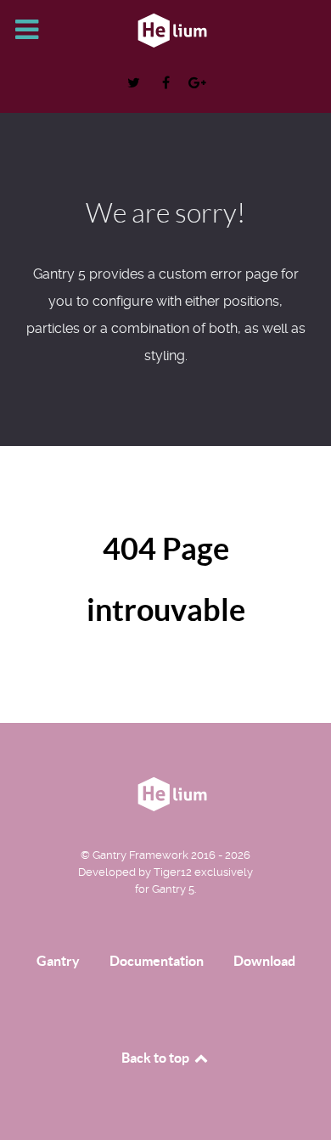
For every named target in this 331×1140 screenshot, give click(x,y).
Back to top (156, 1057)
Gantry (58, 960)
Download (264, 960)
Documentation (156, 960)
